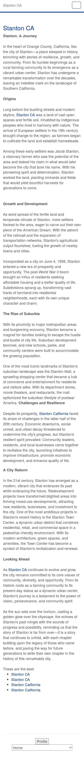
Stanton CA (25, 114)
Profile (42, 741)
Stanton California (53, 413)
